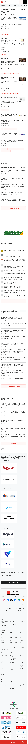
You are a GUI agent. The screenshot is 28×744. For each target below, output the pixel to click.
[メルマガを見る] (4, 600)
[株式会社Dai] (9, 507)
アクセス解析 (13, 647)
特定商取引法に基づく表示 (20, 608)
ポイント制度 (22, 649)
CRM (20, 644)
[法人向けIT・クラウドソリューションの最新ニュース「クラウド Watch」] (6, 723)
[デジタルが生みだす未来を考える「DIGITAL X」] (21, 733)
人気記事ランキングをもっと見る (14, 301)
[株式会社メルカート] (7, 544)
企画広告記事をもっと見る (14, 386)
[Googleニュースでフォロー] (19, 600)
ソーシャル (21, 640)
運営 (20, 655)
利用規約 (17, 606)
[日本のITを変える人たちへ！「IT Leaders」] (21, 723)
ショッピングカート (5, 669)
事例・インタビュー (22, 685)
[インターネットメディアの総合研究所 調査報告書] (21, 718)
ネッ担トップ (3, 448)
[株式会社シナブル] (7, 564)
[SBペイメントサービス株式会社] (9, 479)
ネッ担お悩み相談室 (5, 622)
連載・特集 (3, 5)
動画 (20, 652)
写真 (12, 652)
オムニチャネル (4, 665)
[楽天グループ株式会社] (9, 468)
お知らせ (21, 681)
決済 (12, 669)
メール (12, 640)
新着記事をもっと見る (14, 208)
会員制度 (12, 644)
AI (21, 5)
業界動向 (3, 672)
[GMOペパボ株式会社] (9, 518)
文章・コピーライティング (14, 655)
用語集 (2, 449)
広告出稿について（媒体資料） (20, 604)
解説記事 (3, 696)
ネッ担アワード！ (14, 621)
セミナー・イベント (14, 682)
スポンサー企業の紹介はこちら (13, 582)
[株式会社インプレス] (13, 705)
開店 (12, 665)
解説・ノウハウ (4, 685)
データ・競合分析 (14, 649)
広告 (3, 642)
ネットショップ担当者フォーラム (5, 2)
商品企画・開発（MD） (4, 662)
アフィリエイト (22, 637)
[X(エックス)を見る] (11, 600)
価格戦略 (3, 659)
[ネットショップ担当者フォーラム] (13, 594)
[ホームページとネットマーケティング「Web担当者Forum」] (6, 718)
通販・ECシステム (22, 669)
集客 (20, 634)
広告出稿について (13, 625)
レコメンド (4, 652)
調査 (20, 672)
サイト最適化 (22, 647)
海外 (10, 5)
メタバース (13, 634)
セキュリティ (22, 662)
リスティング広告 (14, 637)
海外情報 (14, 5)
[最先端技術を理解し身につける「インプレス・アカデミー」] (21, 737)
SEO (3, 640)
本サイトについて (8, 604)
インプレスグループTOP (20, 610)
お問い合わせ (7, 606)
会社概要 (6, 610)
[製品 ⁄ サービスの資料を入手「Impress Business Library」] (6, 733)
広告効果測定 (4, 655)
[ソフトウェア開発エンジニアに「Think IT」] (21, 713)
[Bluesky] (15, 600)
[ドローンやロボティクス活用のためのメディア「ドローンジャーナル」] (6, 737)
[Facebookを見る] (8, 600)
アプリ (21, 642)
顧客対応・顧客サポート (13, 659)
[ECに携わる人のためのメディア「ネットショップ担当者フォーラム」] (21, 728)
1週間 (13, 247)
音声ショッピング (14, 642)
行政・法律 (13, 672)
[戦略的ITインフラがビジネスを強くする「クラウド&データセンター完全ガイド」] (6, 713)
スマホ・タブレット (5, 650)
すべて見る (14, 443)
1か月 (22, 247)
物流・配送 (21, 659)
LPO (3, 647)
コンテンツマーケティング (4, 637)
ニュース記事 (13, 696)
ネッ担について (4, 625)
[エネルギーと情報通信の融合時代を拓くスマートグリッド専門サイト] (6, 728)
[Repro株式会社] (7, 534)
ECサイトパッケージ (22, 666)
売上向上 (3, 644)
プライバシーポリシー (8, 608)
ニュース (3, 681)
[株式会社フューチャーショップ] (9, 496)
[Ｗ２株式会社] (7, 554)
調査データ (13, 685)
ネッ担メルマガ (22, 621)
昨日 (5, 247)
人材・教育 (13, 662)
